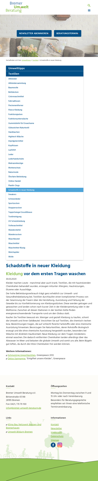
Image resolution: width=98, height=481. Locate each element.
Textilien (35, 60)
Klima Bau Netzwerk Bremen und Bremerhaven (23, 426)
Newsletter (56, 428)
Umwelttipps (26, 60)
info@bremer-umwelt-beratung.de (23, 408)
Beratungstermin (67, 33)
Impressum (56, 432)
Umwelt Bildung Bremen (20, 432)
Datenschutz (57, 436)
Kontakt (55, 425)
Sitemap (55, 440)
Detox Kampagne (16, 359)
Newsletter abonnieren (33, 33)
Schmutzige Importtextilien (21, 355)
